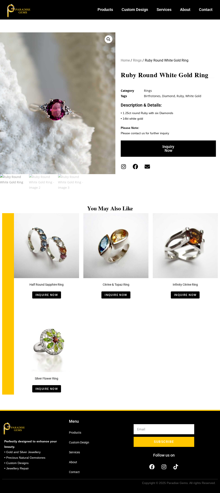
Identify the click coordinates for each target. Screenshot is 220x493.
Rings (137, 60)
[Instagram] (123, 166)
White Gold (193, 96)
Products (105, 9)
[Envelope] (147, 166)
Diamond (168, 96)
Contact (205, 9)
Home (125, 60)
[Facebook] (135, 166)
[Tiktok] (175, 466)
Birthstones (152, 96)
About (185, 9)
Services (164, 9)
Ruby (180, 96)
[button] (108, 39)
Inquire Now (46, 295)
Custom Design (135, 9)
